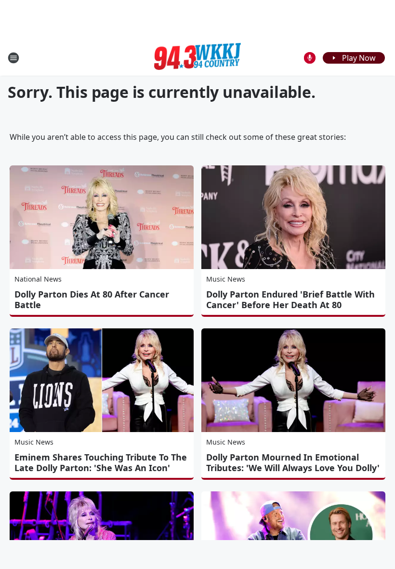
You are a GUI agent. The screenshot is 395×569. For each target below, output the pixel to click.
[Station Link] (197, 58)
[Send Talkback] (310, 58)
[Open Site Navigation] (13, 58)
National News (38, 279)
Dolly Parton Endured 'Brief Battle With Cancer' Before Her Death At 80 (290, 299)
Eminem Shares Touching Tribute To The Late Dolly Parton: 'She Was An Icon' (100, 462)
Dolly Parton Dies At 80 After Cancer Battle (91, 299)
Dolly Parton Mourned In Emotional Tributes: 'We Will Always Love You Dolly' (293, 462)
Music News (225, 279)
